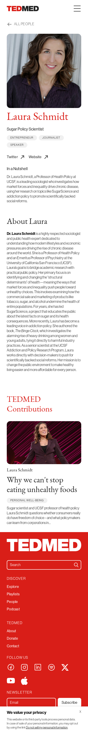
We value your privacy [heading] (26, 712)
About (11, 631)
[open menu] (77, 8)
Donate (12, 638)
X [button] (80, 712)
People (12, 601)
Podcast (13, 609)
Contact (13, 646)
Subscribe (69, 702)
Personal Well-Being (27, 500)
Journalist (51, 137)
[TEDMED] (23, 8)
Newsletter (19, 692)
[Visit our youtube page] (11, 680)
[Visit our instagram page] (24, 667)
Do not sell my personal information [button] (47, 727)
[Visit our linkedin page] (38, 667)
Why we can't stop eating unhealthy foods (42, 485)
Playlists (13, 594)
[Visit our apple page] (24, 680)
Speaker (17, 144)
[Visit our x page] (65, 667)
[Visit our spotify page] (51, 667)
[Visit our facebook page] (11, 667)
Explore (13, 586)
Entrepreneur (21, 137)
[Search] (76, 565)
